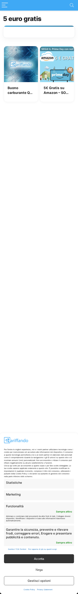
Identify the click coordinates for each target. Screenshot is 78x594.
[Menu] (5, 5)
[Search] (72, 5)
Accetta (39, 558)
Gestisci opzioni (39, 581)
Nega (39, 569)
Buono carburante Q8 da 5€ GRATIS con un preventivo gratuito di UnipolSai (20, 90)
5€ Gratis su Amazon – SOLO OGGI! (57, 90)
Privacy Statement (44, 589)
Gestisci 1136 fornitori (17, 549)
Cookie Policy (29, 589)
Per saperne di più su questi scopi (42, 549)
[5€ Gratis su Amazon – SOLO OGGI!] (57, 49)
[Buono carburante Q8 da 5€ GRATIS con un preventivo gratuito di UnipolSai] (21, 49)
